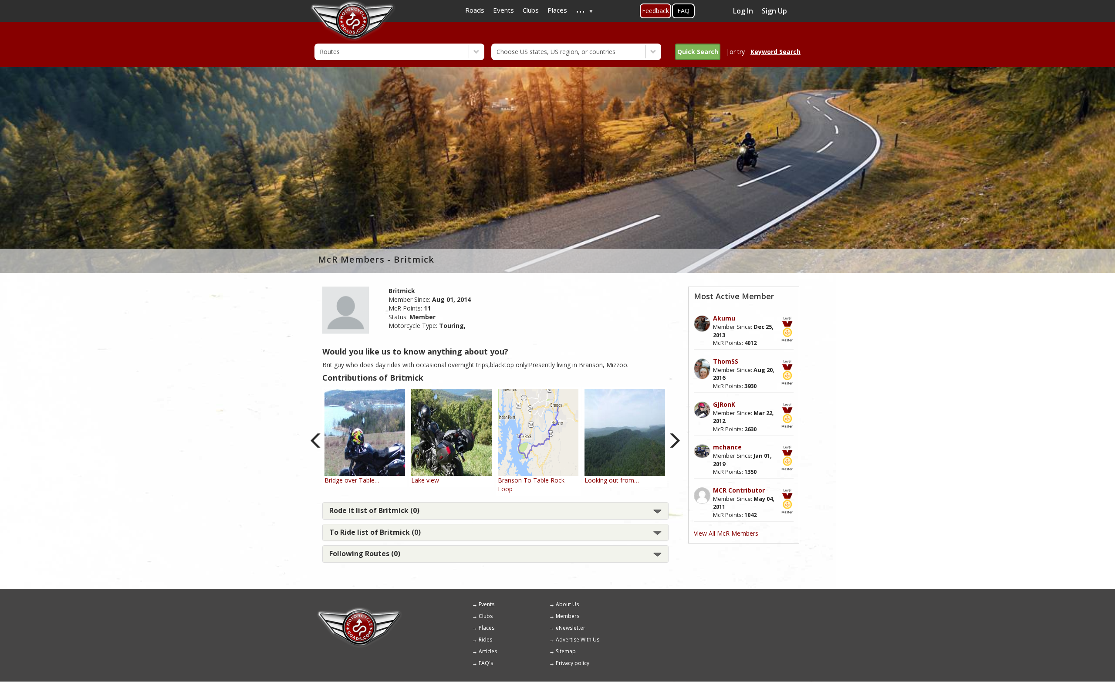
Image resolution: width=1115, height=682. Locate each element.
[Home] (359, 610)
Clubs (486, 616)
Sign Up (774, 11)
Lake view (425, 480)
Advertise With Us (577, 639)
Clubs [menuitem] (531, 10)
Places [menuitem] (557, 10)
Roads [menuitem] (474, 10)
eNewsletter (570, 627)
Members (567, 616)
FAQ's (486, 663)
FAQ (683, 11)
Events (486, 604)
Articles (488, 651)
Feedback (655, 11)
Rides (485, 639)
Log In (743, 11)
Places (486, 627)
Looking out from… (612, 480)
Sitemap (566, 651)
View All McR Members (726, 533)
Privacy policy (572, 663)
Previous (316, 440)
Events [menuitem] (503, 10)
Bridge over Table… (351, 480)
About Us (567, 604)
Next (674, 440)
